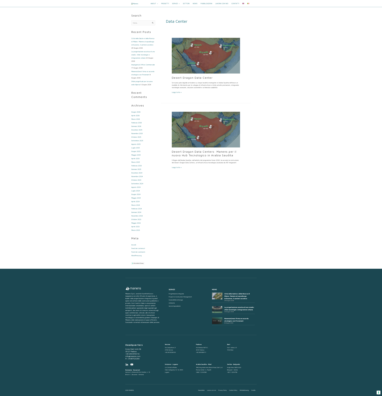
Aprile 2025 (135, 158)
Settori (186, 3)
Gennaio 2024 (136, 212)
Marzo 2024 (135, 205)
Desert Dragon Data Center (192, 77)
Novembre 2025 (137, 133)
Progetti (165, 3)
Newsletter (201, 390)
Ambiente (172, 303)
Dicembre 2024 (136, 173)
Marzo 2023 (135, 230)
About (153, 3)
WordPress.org (136, 255)
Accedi (133, 245)
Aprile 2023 (135, 226)
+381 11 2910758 (232, 372)
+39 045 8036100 (170, 352)
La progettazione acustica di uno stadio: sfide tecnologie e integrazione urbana (143, 55)
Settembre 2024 (137, 183)
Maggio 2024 (136, 198)
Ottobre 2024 (136, 180)
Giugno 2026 (135, 112)
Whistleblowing (244, 390)
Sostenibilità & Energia (176, 300)
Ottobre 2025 (136, 137)
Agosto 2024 (136, 187)
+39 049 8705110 (132, 354)
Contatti (235, 3)
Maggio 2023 (136, 223)
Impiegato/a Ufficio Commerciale (143, 65)
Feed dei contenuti (138, 248)
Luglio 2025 (135, 148)
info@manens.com (132, 356)
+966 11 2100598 (201, 372)
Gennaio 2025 (136, 169)
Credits (253, 390)
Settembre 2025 (137, 140)
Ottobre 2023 (136, 219)
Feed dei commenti (138, 252)
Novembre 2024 (137, 176)
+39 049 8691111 (201, 352)
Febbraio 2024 (136, 209)
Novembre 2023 (137, 216)
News (195, 3)
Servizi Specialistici (175, 306)
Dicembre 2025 (136, 130)
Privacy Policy (222, 390)
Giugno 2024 (135, 194)
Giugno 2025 (135, 151)
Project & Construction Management (180, 297)
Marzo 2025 (135, 162)
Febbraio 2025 (136, 166)
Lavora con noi (221, 3)
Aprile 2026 (135, 115)
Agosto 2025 (136, 144)
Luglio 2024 (135, 191)
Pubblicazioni (206, 3)
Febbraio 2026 (136, 123)
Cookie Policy (233, 390)
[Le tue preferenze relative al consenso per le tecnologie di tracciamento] (378, 392)
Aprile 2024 (135, 201)
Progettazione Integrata (176, 294)
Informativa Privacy (138, 263)
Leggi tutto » (177, 92)
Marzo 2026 (135, 119)
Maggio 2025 (136, 155)
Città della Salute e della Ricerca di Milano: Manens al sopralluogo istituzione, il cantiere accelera (142, 42)
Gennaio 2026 (136, 126)
